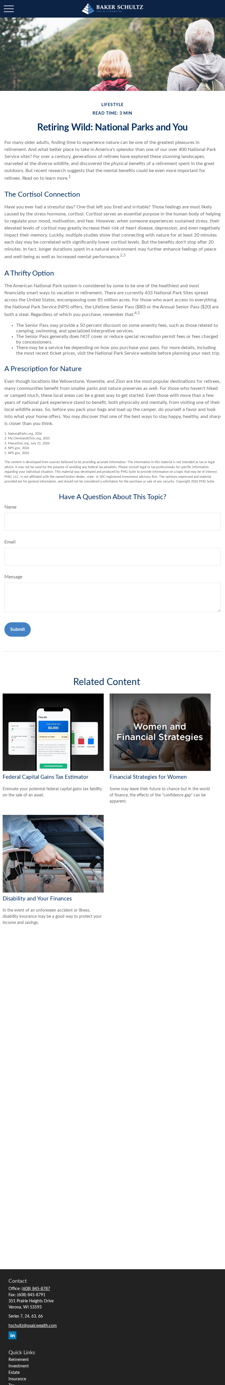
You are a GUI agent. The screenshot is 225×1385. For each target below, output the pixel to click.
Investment (18, 1366)
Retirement (18, 1360)
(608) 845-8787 (36, 1289)
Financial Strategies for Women (148, 777)
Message (13, 577)
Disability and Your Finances (37, 899)
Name (10, 507)
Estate (14, 1373)
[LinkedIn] (12, 1335)
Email (10, 542)
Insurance (17, 1379)
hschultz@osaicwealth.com (32, 1326)
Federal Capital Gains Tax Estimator (45, 777)
